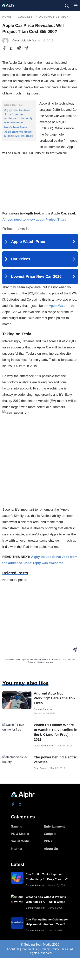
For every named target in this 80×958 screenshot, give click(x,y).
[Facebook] (13, 804)
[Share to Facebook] (4, 48)
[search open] (67, 5)
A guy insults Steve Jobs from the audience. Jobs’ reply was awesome (18, 116)
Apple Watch (58, 306)
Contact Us (29, 949)
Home (6, 16)
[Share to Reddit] (19, 48)
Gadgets (25, 16)
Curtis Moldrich (21, 40)
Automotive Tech (54, 16)
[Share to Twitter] (12, 48)
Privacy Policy (49, 949)
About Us (13, 949)
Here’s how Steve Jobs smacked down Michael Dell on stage (18, 131)
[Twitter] (21, 804)
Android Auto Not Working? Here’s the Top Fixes (54, 698)
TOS (64, 949)
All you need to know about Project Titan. (34, 219)
